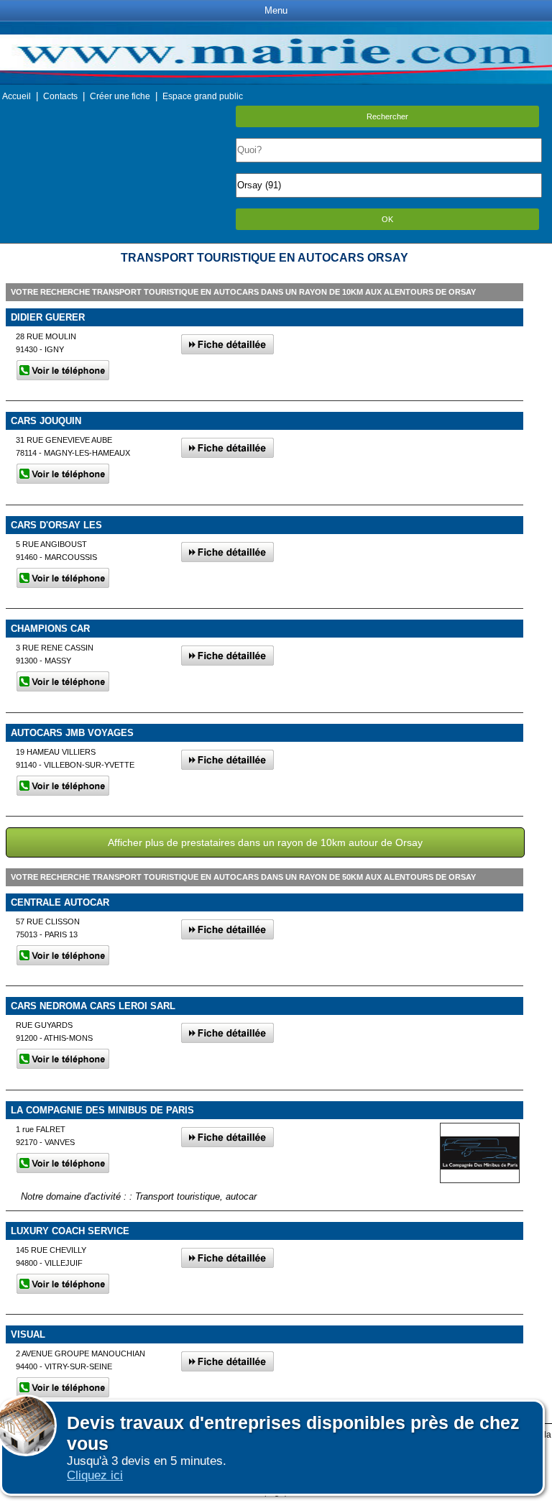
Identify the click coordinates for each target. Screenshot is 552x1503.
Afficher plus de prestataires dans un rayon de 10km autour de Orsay (265, 842)
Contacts (60, 96)
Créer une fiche (120, 96)
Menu (276, 10)
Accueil (16, 96)
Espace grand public (202, 96)
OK (387, 219)
